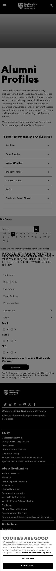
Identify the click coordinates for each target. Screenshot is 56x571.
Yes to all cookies (28, 566)
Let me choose (28, 558)
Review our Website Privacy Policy (36, 553)
